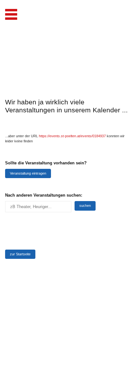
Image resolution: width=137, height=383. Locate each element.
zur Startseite (20, 254)
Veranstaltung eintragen (28, 173)
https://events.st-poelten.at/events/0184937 (72, 136)
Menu (11, 14)
